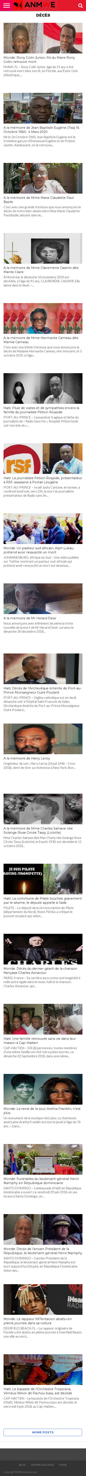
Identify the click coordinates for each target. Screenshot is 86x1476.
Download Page (42, 1464)
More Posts (43, 1432)
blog (22, 1464)
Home (63, 1464)
